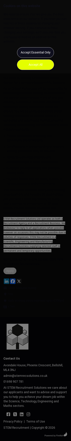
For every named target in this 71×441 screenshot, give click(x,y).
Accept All (36, 64)
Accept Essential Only (35, 52)
